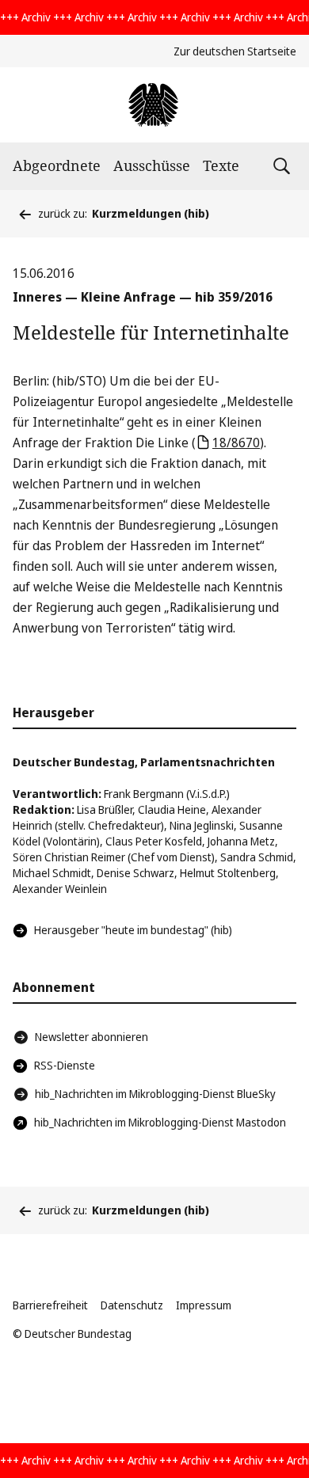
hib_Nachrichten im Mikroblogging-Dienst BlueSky (155, 1093)
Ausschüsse (151, 165)
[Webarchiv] (154, 105)
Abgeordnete (57, 165)
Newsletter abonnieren (91, 1036)
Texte (221, 165)
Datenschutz (132, 1305)
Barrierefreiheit (50, 1305)
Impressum (203, 1305)
